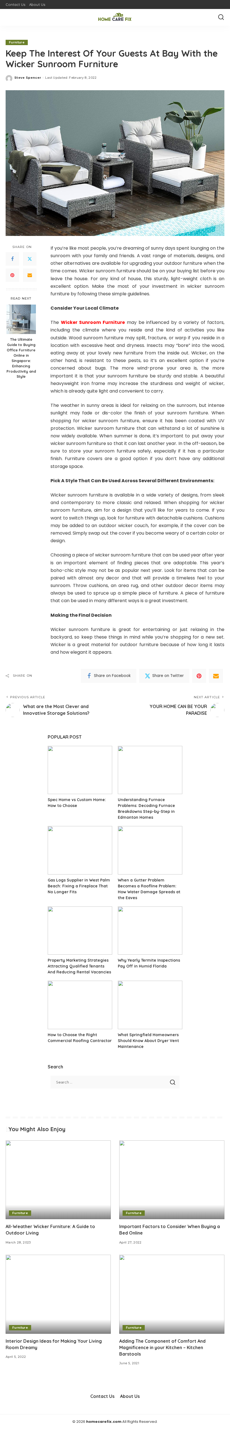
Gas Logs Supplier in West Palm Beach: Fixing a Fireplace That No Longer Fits (79, 886)
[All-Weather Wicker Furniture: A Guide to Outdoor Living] (58, 1179)
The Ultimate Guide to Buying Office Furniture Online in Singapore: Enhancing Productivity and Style (21, 358)
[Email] (29, 275)
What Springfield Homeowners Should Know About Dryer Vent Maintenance (148, 1040)
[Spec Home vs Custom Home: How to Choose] (80, 770)
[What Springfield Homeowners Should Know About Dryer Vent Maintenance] (150, 1005)
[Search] (221, 17)
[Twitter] (29, 259)
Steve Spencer (27, 78)
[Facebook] (12, 259)
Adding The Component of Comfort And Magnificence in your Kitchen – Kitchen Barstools (162, 1347)
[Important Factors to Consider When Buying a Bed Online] (171, 1179)
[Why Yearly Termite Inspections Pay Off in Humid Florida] (150, 930)
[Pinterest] (12, 275)
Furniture (16, 42)
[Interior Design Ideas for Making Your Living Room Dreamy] (58, 1294)
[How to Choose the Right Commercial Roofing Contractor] (80, 1005)
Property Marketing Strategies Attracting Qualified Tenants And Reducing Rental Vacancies (79, 966)
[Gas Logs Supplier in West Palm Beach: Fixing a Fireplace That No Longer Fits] (80, 850)
